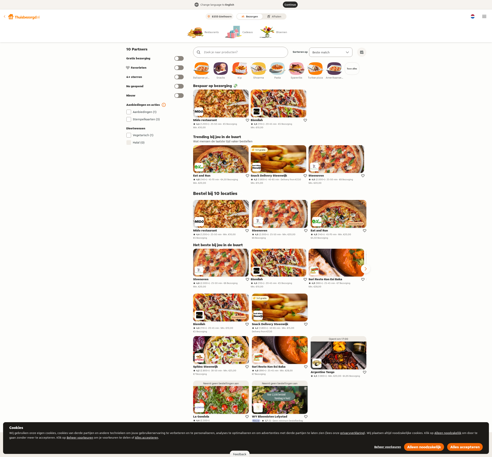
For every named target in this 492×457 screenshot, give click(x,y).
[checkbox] (202, 70)
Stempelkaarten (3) (146, 119)
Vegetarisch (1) (143, 135)
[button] (21, 16)
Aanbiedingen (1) (145, 112)
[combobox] (244, 52)
